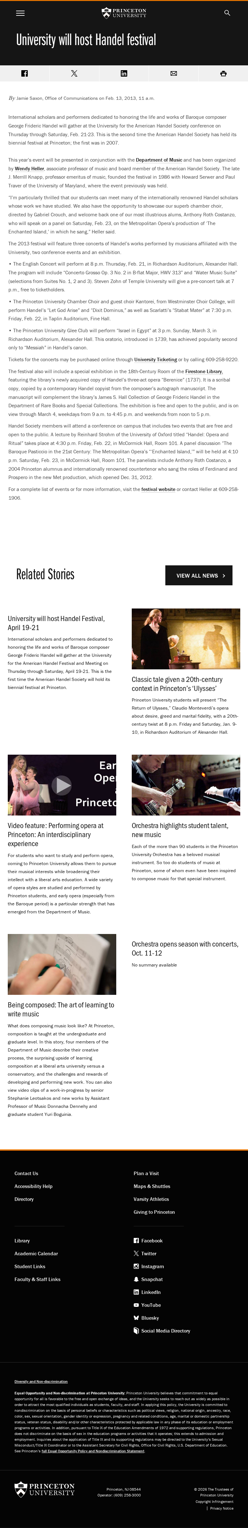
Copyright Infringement (214, 1502)
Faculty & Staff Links (37, 1279)
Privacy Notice (221, 1508)
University (155, 359)
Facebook (152, 1240)
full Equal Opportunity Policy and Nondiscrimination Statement (93, 1450)
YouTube (151, 1305)
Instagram (152, 1266)
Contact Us (26, 1173)
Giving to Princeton (154, 1212)
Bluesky (150, 1318)
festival (158, 489)
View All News (197, 575)
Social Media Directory (165, 1330)
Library (22, 1240)
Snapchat (152, 1279)
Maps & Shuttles (152, 1186)
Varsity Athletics (151, 1199)
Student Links (30, 1266)
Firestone (204, 371)
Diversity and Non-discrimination (41, 1381)
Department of (159, 159)
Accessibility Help (34, 1186)
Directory (24, 1199)
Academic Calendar (36, 1253)
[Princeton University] (45, 1491)
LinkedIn (151, 1292)
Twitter (148, 1253)
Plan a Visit (146, 1173)
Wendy (29, 168)
